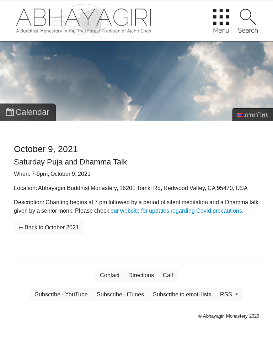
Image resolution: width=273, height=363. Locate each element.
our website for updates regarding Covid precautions (176, 211)
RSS (227, 294)
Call (168, 275)
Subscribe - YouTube (61, 294)
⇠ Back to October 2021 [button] (48, 227)
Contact (109, 275)
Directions (141, 275)
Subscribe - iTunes (120, 294)
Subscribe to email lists (182, 294)
